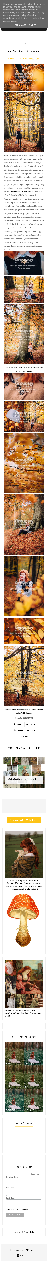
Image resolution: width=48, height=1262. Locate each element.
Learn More (19, 25)
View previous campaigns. (17, 1209)
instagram (25, 1256)
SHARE (19, 724)
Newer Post (17, 820)
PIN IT (32, 730)
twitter (34, 1250)
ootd (23, 44)
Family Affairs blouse (19, 367)
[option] (24, 773)
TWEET (32, 724)
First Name (11, 1187)
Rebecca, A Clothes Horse (20, 59)
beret (6, 367)
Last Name (10, 1198)
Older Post (31, 820)
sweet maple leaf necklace (21, 191)
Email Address (13, 1177)
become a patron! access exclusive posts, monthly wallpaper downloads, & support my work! (23, 1013)
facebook (18, 1250)
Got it (32, 25)
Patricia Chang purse (26, 371)
